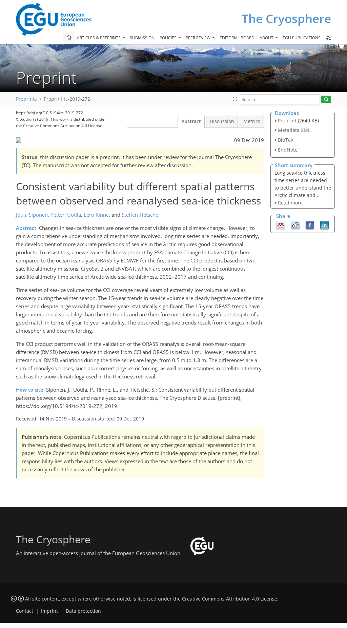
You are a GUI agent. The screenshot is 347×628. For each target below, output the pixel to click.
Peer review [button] (198, 38)
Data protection (83, 611)
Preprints (26, 99)
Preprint (287, 120)
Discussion (222, 121)
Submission (142, 38)
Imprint (49, 611)
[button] (235, 99)
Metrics (251, 121)
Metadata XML (294, 130)
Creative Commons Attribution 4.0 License (229, 599)
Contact (24, 611)
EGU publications (302, 38)
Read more (290, 202)
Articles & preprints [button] (99, 38)
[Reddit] (295, 224)
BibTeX (285, 140)
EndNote (288, 149)
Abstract (191, 121)
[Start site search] (326, 99)
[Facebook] (309, 224)
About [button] (267, 38)
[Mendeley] (280, 224)
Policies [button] (169, 38)
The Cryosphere (286, 18)
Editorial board (237, 38)
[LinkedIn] (324, 224)
